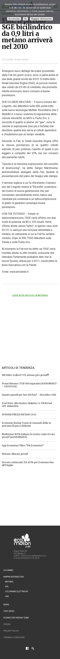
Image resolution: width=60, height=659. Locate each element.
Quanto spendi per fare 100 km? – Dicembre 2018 (29, 394)
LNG (7, 596)
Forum (7, 624)
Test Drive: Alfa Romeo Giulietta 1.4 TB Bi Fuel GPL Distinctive (27, 405)
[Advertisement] (27, 336)
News (6, 604)
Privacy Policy (11, 631)
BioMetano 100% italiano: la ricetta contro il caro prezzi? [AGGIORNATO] (28, 436)
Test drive (9, 611)
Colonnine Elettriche (16, 591)
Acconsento (14, 19)
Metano (9, 582)
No (25, 19)
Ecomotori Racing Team (16, 618)
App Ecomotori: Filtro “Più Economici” (23, 445)
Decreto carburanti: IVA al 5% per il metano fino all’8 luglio (28, 464)
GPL (7, 586)
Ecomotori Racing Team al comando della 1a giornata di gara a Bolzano (26, 424)
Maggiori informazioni (41, 19)
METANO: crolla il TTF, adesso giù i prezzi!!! (25, 375)
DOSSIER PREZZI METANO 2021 (19, 414)
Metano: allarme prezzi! (15, 454)
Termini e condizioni (14, 637)
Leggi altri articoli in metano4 (30, 295)
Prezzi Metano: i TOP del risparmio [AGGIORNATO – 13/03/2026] (29, 385)
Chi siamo (8, 570)
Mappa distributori (14, 577)
